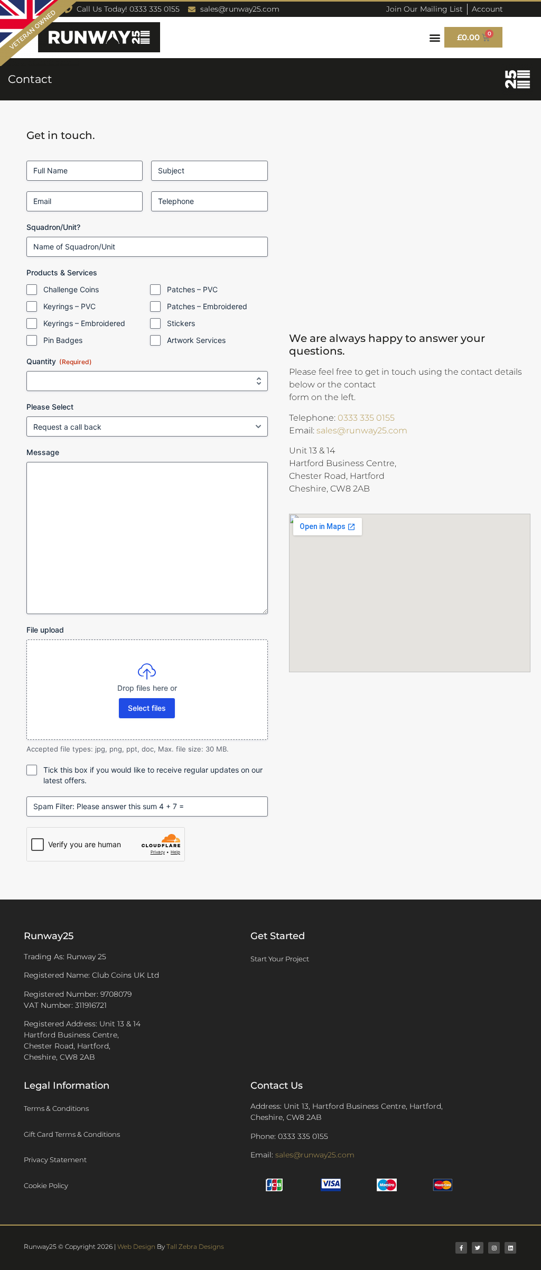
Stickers (181, 323)
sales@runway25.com (361, 430)
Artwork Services (196, 340)
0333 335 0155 (366, 418)
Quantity (59, 361)
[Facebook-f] (461, 1248)
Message (42, 452)
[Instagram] (494, 1248)
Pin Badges (62, 340)
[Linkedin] (510, 1248)
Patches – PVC (192, 289)
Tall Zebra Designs (195, 1246)
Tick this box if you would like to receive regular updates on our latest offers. (153, 775)
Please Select (49, 406)
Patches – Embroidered (207, 306)
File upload (45, 629)
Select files (147, 707)
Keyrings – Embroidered (84, 323)
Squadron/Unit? (53, 227)
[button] (435, 37)
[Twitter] (477, 1248)
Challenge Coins (71, 289)
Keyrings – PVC (69, 306)
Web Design (136, 1246)
